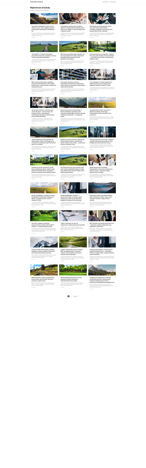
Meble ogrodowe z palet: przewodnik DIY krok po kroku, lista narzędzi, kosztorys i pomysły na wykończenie (43, 279)
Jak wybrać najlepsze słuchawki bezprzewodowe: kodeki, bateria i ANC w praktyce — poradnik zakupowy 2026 (43, 225)
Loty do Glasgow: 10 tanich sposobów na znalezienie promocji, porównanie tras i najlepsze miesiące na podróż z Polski (101, 83)
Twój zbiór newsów (36, 2)
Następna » (76, 296)
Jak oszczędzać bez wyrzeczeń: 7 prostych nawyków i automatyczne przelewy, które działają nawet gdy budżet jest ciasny (102, 141)
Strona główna (113, 1)
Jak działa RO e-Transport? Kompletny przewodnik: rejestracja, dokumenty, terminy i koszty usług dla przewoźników (44, 55)
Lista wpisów (105, 1)
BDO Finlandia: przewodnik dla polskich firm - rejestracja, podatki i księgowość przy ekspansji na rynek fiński (102, 225)
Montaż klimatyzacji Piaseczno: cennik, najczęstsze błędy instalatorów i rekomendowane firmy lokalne (71, 279)
